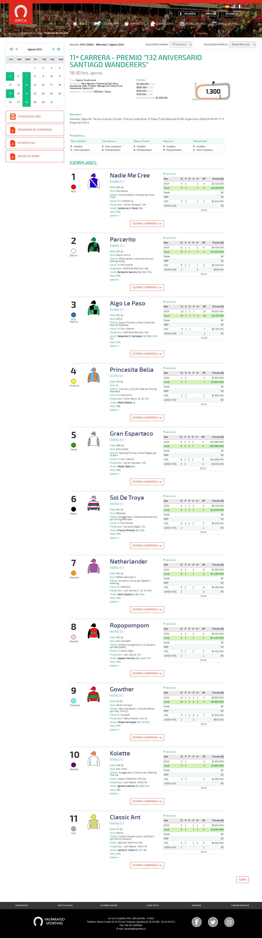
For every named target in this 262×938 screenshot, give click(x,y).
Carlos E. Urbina (126, 850)
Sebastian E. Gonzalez (130, 336)
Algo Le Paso (127, 303)
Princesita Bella (132, 370)
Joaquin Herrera (126, 658)
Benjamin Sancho (127, 272)
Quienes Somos (109, 905)
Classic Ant (125, 817)
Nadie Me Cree (130, 175)
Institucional (65, 905)
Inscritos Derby (29, 156)
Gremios (196, 905)
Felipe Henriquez (127, 722)
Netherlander (128, 561)
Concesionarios (240, 905)
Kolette (120, 753)
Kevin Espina (125, 594)
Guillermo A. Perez (128, 208)
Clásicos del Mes (29, 116)
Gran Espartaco (131, 434)
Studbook (232, 14)
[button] (147, 224)
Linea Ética (152, 905)
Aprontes (137, 24)
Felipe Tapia (124, 466)
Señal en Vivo (195, 24)
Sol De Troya (127, 498)
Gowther (122, 689)
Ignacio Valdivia (126, 786)
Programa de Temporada (35, 129)
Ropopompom (129, 625)
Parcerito (123, 239)
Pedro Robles (125, 402)
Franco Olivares (126, 530)
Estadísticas (26, 143)
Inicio (83, 24)
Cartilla (210, 14)
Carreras (111, 24)
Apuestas (190, 14)
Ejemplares (165, 24)
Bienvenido (22, 905)
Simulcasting (228, 24)
